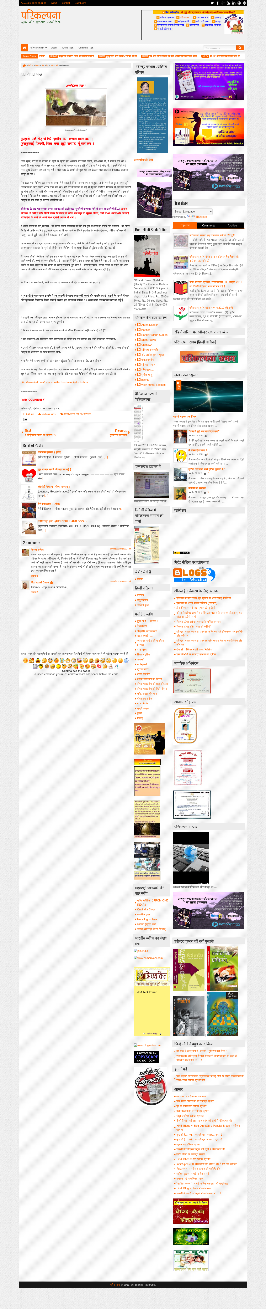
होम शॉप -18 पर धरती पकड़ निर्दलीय (194, 649)
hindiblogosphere (147, 919)
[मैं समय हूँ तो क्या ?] (180, 455)
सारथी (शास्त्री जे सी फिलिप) (151, 929)
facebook (217, 3)
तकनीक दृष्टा (143, 914)
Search (240, 47)
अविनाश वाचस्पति (149, 349)
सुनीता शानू (146, 374)
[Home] (24, 65)
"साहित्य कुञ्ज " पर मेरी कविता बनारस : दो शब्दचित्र (202, 1183)
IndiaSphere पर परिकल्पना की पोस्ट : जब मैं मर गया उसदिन (206, 1164)
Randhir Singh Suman (154, 334)
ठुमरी (139, 713)
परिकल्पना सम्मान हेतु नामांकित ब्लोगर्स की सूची (212, 235)
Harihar (145, 329)
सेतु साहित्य (142, 600)
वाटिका (140, 595)
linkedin (233, 3)
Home (24, 47)
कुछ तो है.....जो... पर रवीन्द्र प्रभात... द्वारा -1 (199, 1134)
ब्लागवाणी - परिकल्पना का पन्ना (191, 1096)
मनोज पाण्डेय (147, 359)
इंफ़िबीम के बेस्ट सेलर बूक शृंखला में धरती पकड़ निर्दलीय (203, 598)
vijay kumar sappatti (153, 384)
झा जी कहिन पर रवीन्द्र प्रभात (191, 1106)
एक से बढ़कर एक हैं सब (184, 416)
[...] (106, 457)
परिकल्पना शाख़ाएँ (37, 47)
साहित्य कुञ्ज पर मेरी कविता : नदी (192, 1173)
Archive (232, 225)
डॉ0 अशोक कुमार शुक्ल (152, 354)
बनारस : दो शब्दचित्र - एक (189, 1178)
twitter (212, 3)
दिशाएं (140, 718)
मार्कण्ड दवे (87, 414)
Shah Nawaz (148, 339)
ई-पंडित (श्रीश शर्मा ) (147, 924)
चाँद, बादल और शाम (147, 693)
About (54, 3)
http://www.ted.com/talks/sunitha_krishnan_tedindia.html (55, 382)
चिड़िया (66, 414)
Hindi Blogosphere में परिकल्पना (193, 1188)
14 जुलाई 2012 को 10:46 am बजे (120, 581)
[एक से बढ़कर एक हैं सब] (208, 396)
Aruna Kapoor (149, 324)
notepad (142, 664)
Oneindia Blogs (146, 909)
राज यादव (142, 649)
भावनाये (140, 659)
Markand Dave (49, 414)
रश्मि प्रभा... (147, 369)
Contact (66, 3)
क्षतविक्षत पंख (31, 73)
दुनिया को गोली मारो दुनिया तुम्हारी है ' (206, 469)
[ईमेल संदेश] (24, 419)
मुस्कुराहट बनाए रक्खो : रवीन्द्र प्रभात (102, 56)
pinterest (244, 3)
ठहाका (140, 579)
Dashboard (80, 3)
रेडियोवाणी (142, 626)
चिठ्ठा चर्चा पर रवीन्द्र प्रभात (189, 1116)
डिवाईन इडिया (143, 654)
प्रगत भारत (142, 669)
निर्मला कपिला (37, 549)
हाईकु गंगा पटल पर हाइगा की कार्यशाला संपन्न (57, 56)
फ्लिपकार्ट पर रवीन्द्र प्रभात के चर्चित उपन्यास (198, 621)
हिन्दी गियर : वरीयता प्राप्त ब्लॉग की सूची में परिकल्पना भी (204, 1120)
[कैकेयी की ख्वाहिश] (180, 493)
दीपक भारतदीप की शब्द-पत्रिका (152, 683)
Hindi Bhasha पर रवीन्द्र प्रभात (193, 1159)
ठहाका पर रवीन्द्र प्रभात (188, 1144)
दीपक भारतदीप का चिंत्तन (149, 679)
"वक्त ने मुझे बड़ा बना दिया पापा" (203, 431)
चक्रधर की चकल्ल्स (147, 631)
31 (208, 435)
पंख (77, 414)
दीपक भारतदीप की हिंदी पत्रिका (152, 688)
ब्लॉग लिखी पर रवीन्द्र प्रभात (190, 1154)
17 (208, 473)
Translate (201, 216)
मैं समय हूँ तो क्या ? (197, 450)
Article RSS (68, 47)
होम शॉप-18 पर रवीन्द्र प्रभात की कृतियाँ (196, 654)
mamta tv (143, 703)
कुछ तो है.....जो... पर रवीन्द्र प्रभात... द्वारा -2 (199, 1139)
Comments (208, 225)
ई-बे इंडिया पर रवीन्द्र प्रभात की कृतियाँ (195, 607)
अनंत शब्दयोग (143, 674)
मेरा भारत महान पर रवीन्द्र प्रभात (192, 1111)
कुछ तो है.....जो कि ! (147, 621)
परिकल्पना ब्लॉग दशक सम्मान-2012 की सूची (211, 307)
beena (145, 379)
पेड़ (81, 414)
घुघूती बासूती (143, 708)
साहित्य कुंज (143, 605)
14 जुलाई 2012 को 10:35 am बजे (120, 549)
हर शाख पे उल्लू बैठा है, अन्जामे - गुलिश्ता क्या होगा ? (201, 1051)
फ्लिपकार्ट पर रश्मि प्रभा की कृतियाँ (193, 626)
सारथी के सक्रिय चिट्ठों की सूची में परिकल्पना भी (200, 1149)
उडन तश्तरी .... (145, 635)
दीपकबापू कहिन (144, 698)
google (223, 3)
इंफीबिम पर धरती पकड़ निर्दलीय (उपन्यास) (196, 603)
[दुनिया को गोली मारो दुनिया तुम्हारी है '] (180, 474)
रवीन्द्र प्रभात (148, 364)
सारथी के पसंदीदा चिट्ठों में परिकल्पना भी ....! (198, 1193)
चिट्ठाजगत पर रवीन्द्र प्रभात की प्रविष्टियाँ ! (198, 1168)
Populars (185, 225)
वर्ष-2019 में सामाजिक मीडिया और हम (206, 56)
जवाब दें (34, 576)
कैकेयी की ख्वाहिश (197, 488)
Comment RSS (86, 47)
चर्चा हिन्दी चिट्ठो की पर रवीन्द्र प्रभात (195, 1101)
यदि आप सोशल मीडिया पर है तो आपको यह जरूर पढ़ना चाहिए (154, 56)
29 (208, 492)
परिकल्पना (182, 17)
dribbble (239, 3)
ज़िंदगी (72, 414)
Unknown (146, 344)
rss (228, 3)
